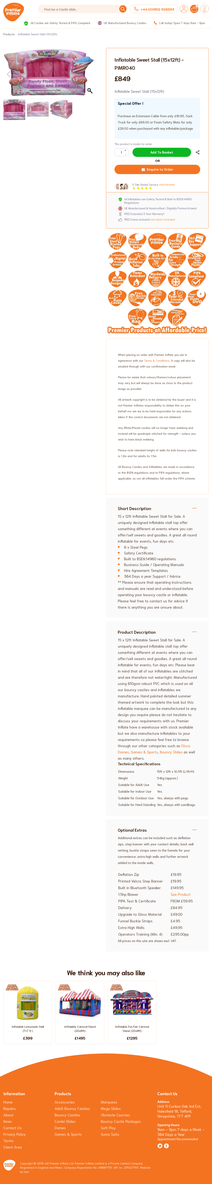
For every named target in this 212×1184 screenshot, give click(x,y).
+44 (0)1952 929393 (157, 9)
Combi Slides (65, 1121)
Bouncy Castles (67, 1114)
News (7, 1121)
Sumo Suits (110, 1134)
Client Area (12, 1146)
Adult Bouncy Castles (72, 1108)
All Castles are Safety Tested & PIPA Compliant (60, 23)
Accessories (65, 1101)
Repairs (9, 1108)
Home (8, 1101)
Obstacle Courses (115, 1114)
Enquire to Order (160, 169)
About (8, 1114)
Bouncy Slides (171, 751)
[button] (90, 74)
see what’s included (162, 219)
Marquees (109, 1101)
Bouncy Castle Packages (121, 1121)
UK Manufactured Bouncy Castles (124, 23)
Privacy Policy (14, 1134)
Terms (8, 1140)
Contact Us (12, 1127)
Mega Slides (111, 1108)
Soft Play (108, 1127)
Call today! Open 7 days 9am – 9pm (181, 23)
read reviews (167, 184)
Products (9, 34)
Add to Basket (161, 152)
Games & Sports (144, 751)
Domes (60, 1127)
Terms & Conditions (157, 360)
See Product (181, 894)
